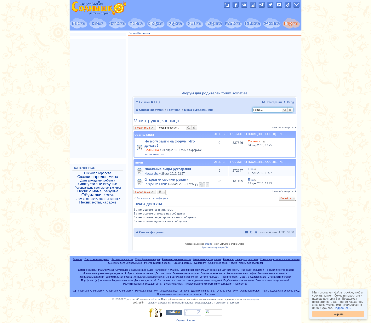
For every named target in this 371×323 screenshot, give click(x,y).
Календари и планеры (167, 270)
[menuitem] (155, 102)
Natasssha (151, 173)
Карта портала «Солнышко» (88, 290)
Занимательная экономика (272, 273)
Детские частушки (209, 277)
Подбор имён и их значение (238, 280)
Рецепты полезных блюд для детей (142, 283)
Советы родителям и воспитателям (280, 259)
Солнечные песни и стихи (222, 263)
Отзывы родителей (227, 290)
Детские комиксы (87, 270)
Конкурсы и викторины (96, 259)
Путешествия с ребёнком (199, 283)
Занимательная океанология (182, 277)
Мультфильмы (106, 270)
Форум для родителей (251, 263)
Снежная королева (97, 173)
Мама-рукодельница (156, 120)
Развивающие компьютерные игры (98, 187)
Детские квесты (230, 270)
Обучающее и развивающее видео (134, 270)
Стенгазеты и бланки (279, 277)
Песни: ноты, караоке (98, 202)
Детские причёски (173, 283)
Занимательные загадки (186, 273)
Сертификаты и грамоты (171, 280)
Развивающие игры (122, 259)
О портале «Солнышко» (119, 290)
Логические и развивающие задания (103, 273)
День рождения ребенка (97, 180)
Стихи (109, 195)
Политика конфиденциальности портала (179, 294)
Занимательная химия (91, 277)
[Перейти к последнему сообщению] (264, 141)
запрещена (252, 299)
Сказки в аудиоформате (253, 277)
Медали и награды (122, 280)
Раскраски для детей (252, 270)
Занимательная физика (119, 277)
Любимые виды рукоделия (168, 169)
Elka (251, 169)
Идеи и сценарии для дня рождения (201, 270)
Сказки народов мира (97, 176)
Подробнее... (342, 307)
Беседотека (144, 33)
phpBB (208, 244)
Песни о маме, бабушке (97, 191)
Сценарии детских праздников (125, 263)
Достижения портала (202, 290)
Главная (133, 33)
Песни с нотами (229, 277)
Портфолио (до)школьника (96, 280)
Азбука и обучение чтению (139, 273)
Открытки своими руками (167, 179)
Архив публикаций (250, 290)
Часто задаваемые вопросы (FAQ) (281, 290)
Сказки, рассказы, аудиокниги (190, 263)
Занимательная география (241, 273)
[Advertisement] (215, 63)
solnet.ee (156, 299)
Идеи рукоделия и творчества (230, 283)
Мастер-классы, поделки (157, 263)
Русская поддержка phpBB (215, 247)
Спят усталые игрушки (97, 184)
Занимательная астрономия (149, 277)
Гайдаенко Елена (156, 184)
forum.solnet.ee (154, 154)
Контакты (209, 294)
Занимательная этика (213, 273)
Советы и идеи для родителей (272, 280)
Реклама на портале (146, 290)
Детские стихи (163, 273)
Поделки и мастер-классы (279, 270)
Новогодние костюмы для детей (204, 280)
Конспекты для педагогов (207, 259)
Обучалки (91, 195)
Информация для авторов (174, 290)
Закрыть (338, 314)
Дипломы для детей (145, 280)
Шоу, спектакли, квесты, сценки (98, 198)
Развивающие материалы (176, 259)
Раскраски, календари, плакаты (240, 259)
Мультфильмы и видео (147, 259)
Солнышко (152, 150)
